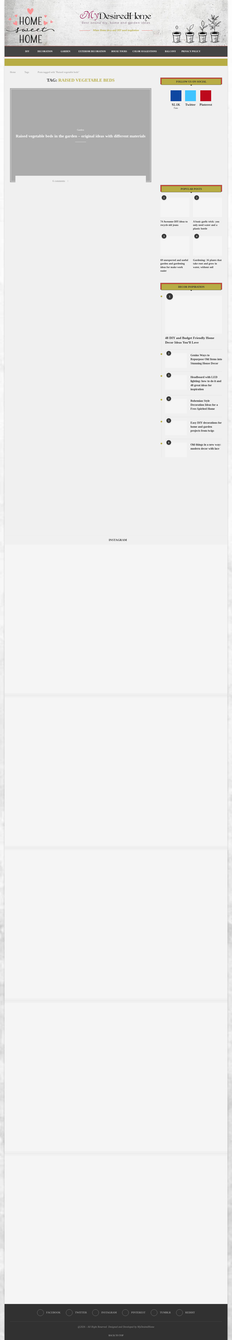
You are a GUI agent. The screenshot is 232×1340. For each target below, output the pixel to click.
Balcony (170, 51)
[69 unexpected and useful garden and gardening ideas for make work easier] (174, 246)
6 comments (59, 181)
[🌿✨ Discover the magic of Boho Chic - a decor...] (116, 1157)
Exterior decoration (92, 51)
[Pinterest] (119, 37)
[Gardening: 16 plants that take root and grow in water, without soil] (207, 246)
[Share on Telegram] (100, 181)
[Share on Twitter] (81, 181)
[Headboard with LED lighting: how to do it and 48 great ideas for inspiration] (176, 382)
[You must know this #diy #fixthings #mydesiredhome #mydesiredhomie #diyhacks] (116, 699)
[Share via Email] (110, 181)
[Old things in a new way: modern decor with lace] (176, 450)
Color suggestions (144, 51)
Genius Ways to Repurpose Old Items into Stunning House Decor (206, 359)
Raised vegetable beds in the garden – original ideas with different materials (81, 136)
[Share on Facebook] (77, 181)
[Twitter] (108, 37)
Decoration (45, 51)
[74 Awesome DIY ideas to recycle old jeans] (174, 207)
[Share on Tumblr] (91, 181)
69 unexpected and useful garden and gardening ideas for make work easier (174, 265)
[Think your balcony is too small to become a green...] (116, 546)
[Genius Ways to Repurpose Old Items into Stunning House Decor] (176, 360)
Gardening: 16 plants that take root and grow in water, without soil (207, 264)
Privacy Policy (190, 51)
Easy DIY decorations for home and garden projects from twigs (206, 426)
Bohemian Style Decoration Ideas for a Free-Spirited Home (204, 404)
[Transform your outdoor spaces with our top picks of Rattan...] (116, 851)
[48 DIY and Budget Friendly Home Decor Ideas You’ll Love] (193, 314)
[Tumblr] (124, 37)
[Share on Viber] (105, 181)
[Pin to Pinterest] (86, 181)
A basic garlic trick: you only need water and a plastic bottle (206, 225)
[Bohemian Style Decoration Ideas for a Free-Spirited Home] (176, 406)
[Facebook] (103, 37)
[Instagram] (114, 37)
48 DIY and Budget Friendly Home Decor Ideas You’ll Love (189, 340)
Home (13, 72)
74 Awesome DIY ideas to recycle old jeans (174, 223)
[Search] (205, 51)
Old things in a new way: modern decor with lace (205, 446)
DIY (27, 51)
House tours (119, 51)
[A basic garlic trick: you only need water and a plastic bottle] (207, 207)
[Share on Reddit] (96, 181)
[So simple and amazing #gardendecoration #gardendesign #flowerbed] (116, 1004)
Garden (65, 51)
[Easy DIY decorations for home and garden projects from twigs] (176, 428)
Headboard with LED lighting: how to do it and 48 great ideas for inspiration (205, 383)
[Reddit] (129, 37)
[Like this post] (71, 181)
